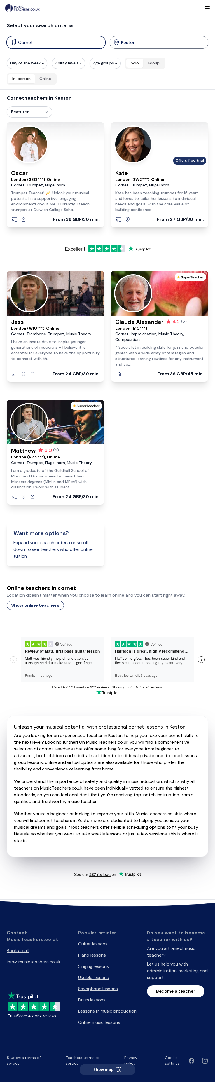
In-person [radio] (21, 78)
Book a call (18, 951)
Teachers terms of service (82, 1060)
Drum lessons (92, 1000)
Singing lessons (93, 966)
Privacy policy (130, 1060)
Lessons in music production (107, 1011)
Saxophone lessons (98, 989)
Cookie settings (172, 1060)
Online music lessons (99, 1022)
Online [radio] (45, 78)
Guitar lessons (93, 944)
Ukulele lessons (93, 977)
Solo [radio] (135, 62)
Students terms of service (24, 1060)
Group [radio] (154, 62)
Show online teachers (35, 605)
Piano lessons (92, 955)
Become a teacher (175, 991)
